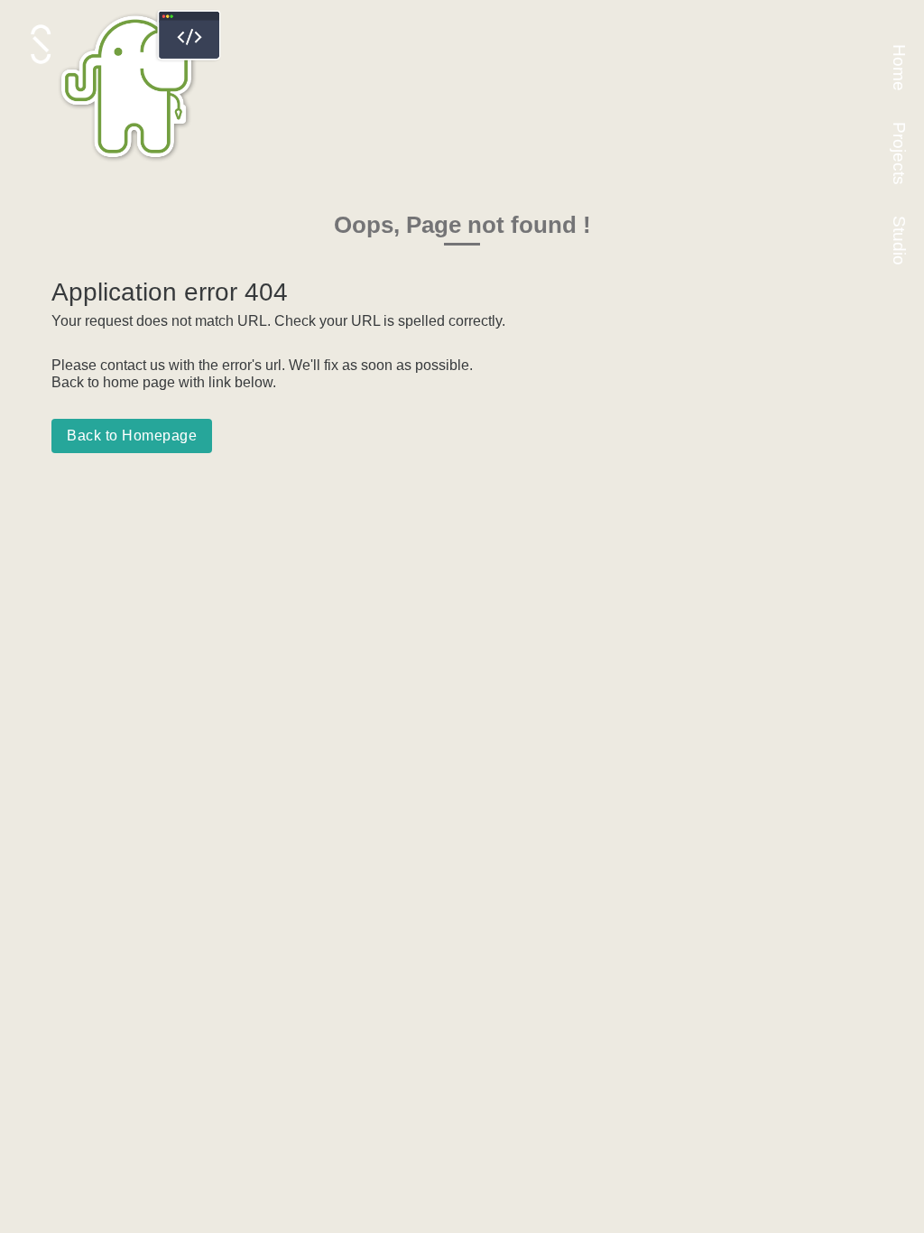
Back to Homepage (132, 435)
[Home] (141, 164)
